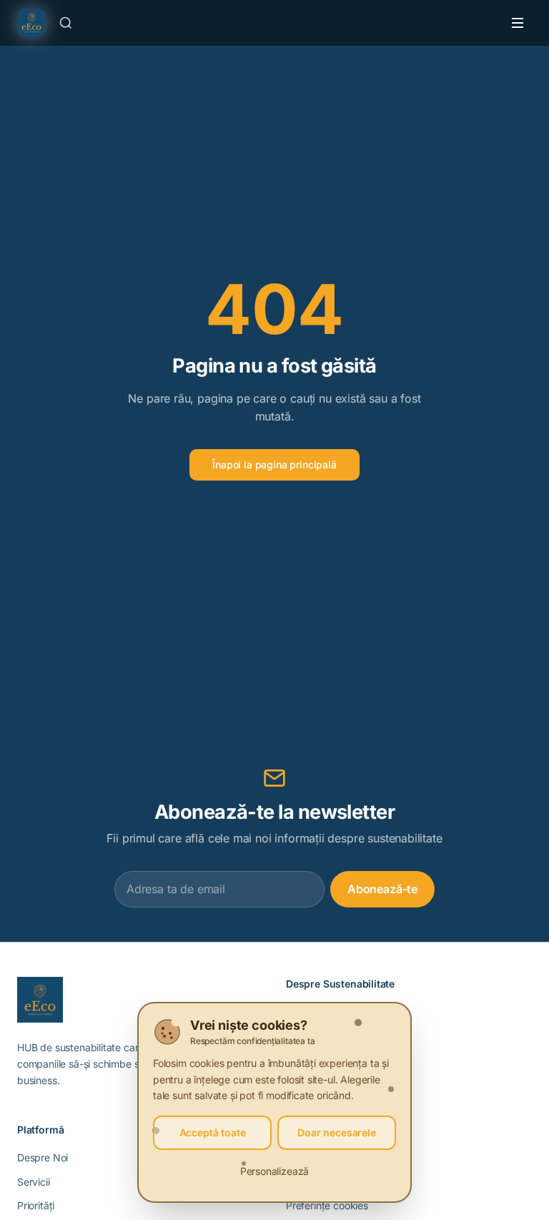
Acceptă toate (212, 1132)
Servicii (33, 1182)
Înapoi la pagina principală (274, 464)
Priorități (35, 1205)
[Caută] (65, 22)
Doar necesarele (336, 1132)
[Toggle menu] (517, 23)
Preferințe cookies (327, 1205)
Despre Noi (42, 1157)
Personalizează (275, 1171)
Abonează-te (382, 889)
